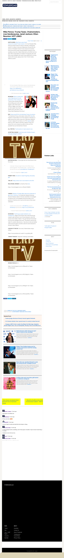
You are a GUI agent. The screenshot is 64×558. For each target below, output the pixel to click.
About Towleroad (50, 243)
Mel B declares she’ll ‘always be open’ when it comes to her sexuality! (18, 26)
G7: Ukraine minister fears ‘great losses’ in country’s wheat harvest (22, 321)
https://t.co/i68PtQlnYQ (15, 88)
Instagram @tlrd (48, 227)
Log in (36, 551)
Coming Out (9, 310)
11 (41, 40)
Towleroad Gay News (32, 5)
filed (32, 116)
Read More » (30, 337)
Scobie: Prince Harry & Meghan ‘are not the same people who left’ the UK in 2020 (54, 178)
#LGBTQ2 (25, 205)
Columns (6, 535)
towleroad (19, 310)
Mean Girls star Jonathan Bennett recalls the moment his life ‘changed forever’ (27, 362)
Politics (15, 310)
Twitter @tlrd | (47, 226)
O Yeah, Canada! (57, 172)
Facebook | (53, 226)
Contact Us (48, 241)
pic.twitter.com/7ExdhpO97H (27, 169)
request (29, 121)
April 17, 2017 (26, 93)
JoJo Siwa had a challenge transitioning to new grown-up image (55, 116)
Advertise (48, 240)
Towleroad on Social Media (52, 244)
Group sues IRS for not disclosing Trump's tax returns (23, 114)
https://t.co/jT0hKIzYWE (28, 207)
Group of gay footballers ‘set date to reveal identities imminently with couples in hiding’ (52, 214)
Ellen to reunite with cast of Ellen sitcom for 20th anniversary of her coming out (15, 98)
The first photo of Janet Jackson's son (23, 129)
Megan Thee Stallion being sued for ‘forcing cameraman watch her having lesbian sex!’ (21, 27)
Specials (6, 537)
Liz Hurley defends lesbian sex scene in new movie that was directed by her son (52, 125)
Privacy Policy (49, 246)
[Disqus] (22, 424)
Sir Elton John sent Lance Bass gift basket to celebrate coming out (27, 378)
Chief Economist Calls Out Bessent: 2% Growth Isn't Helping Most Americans (55, 196)
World (24, 310)
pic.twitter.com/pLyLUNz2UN (17, 90)
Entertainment (15, 311)
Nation (26, 311)
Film (5, 530)
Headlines (22, 311)
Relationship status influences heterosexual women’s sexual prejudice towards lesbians (52, 106)
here (29, 183)
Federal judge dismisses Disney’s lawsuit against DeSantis (20, 318)
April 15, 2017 (29, 210)
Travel (5, 528)
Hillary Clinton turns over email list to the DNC (23, 180)
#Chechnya (12, 207)
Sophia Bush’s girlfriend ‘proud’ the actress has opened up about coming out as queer (22, 24)
